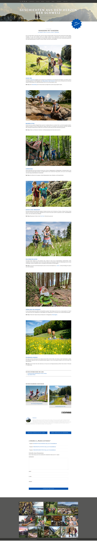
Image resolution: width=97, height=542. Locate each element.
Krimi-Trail (42, 216)
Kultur (47, 1)
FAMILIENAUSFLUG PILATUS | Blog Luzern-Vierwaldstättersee (44, 446)
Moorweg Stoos (30, 123)
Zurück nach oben (74, 539)
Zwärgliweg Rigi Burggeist (33, 309)
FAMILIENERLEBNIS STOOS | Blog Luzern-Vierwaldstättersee (44, 450)
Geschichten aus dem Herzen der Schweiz (48, 11)
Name (30, 471)
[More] (70, 413)
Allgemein (40, 32)
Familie (37, 1)
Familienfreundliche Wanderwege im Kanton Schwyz (37, 373)
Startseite (31, 1)
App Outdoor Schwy (31, 374)
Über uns (65, 1)
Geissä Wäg (29, 78)
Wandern (57, 32)
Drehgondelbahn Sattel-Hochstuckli (48, 80)
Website (30, 481)
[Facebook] (62, 413)
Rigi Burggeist (54, 314)
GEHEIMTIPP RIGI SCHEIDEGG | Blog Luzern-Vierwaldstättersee (45, 443)
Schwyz (52, 32)
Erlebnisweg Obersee (32, 357)
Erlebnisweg (32, 79)
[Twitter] (64, 413)
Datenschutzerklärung (33, 539)
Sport (53, 1)
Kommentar (31, 456)
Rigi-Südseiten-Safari (31, 259)
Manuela (35, 417)
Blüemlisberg (34, 84)
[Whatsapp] (68, 413)
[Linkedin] (66, 413)
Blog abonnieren (77, 23)
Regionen (59, 1)
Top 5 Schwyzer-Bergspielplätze (37, 403)
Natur (42, 1)
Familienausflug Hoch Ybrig (60, 406)
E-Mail (30, 476)
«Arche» (58, 265)
